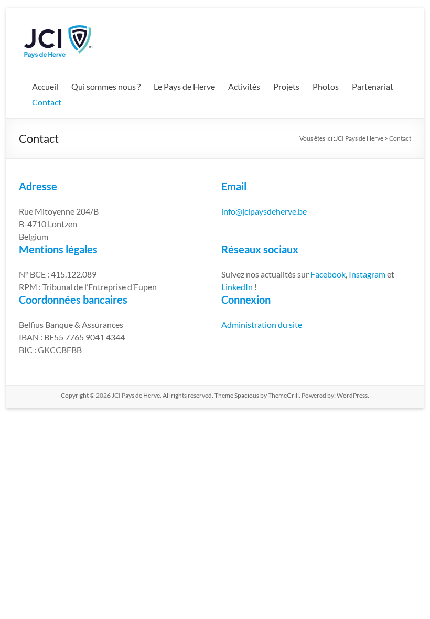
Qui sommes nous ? (106, 86)
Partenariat (372, 86)
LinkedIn (237, 287)
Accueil (45, 86)
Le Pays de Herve (184, 86)
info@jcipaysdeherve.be (264, 211)
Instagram (368, 274)
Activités (244, 86)
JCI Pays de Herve (359, 138)
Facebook (328, 274)
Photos (326, 86)
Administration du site (261, 324)
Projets (286, 86)
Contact (46, 102)
